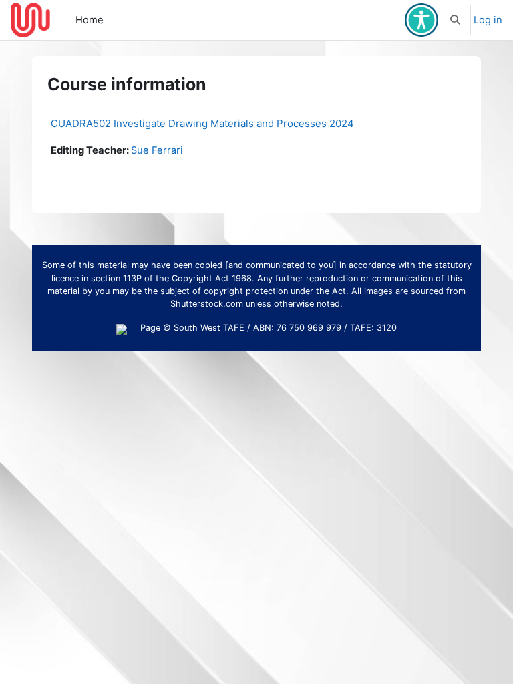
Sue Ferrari (157, 150)
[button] (456, 20)
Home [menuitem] (89, 20)
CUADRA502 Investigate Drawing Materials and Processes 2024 (202, 123)
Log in (488, 20)
